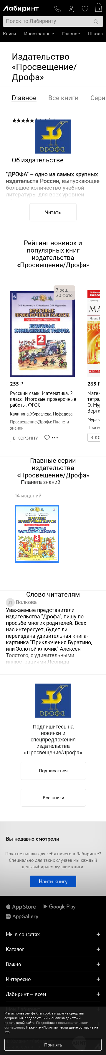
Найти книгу (53, 881)
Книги (9, 33)
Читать (53, 212)
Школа (95, 33)
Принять (53, 1045)
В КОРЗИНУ (25, 438)
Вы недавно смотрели (32, 838)
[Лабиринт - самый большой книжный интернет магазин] (26, 7)
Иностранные (39, 33)
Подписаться (53, 770)
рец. (62, 289)
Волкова (26, 602)
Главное (71, 33)
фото (64, 295)
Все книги (53, 797)
